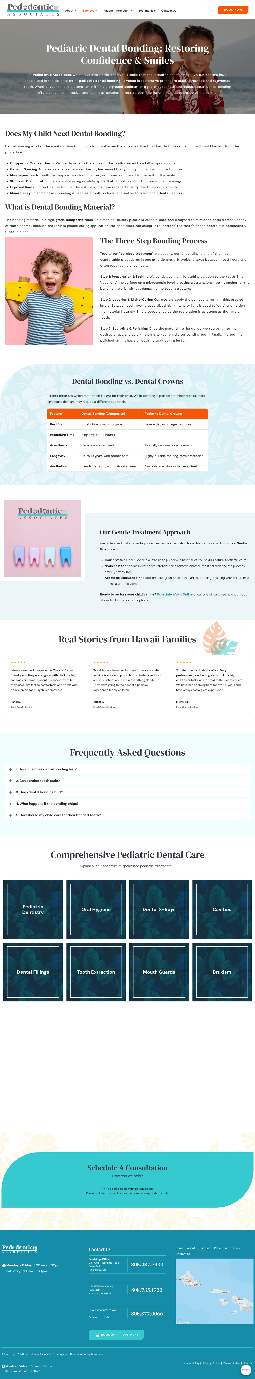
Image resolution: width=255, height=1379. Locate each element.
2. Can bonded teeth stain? (38, 781)
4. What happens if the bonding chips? (47, 804)
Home (179, 1248)
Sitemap (248, 1363)
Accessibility (192, 1363)
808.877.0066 (147, 1313)
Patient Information (227, 1248)
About (191, 1248)
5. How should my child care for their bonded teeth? (58, 815)
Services (204, 1248)
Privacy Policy (211, 1363)
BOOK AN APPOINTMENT (120, 1335)
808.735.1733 (147, 1290)
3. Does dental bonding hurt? (39, 792)
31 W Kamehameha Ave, (103, 1313)
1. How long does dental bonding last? (46, 769)
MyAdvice (97, 1354)
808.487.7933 (147, 1264)
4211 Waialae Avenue (101, 1290)
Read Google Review (21, 707)
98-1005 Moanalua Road (104, 1264)
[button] (75, 10)
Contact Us (183, 1254)
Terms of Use (231, 1363)
